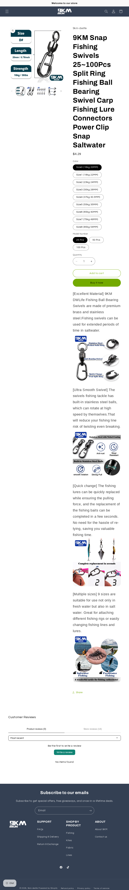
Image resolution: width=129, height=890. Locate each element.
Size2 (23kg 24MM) (87, 182)
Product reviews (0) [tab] (36, 729)
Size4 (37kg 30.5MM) (88, 197)
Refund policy (67, 888)
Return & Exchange (48, 844)
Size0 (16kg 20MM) (87, 167)
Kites (69, 840)
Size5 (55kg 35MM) (87, 204)
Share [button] (79, 692)
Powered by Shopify (48, 888)
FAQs (40, 829)
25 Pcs (80, 240)
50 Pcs (96, 240)
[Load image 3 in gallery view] (41, 91)
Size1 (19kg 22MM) (87, 175)
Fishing (70, 833)
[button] (7, 11)
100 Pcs (80, 247)
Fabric (69, 848)
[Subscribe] (90, 810)
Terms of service (101, 888)
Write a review (65, 752)
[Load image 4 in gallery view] (52, 91)
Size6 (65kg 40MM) (87, 212)
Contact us (101, 837)
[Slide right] (61, 91)
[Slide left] (11, 91)
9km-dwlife (33, 888)
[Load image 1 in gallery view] (20, 91)
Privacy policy (83, 888)
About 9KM (101, 829)
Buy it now (96, 282)
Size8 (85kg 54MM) (87, 227)
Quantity (77, 255)
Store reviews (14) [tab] (93, 729)
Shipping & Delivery (48, 837)
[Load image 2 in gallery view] (31, 91)
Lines (69, 855)
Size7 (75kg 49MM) (87, 219)
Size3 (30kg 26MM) (87, 189)
